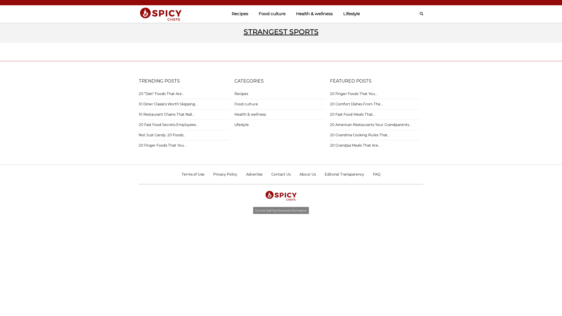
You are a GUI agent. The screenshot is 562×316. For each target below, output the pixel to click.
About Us (307, 174)
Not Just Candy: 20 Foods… (162, 135)
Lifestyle (351, 13)
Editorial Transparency (344, 174)
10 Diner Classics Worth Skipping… (168, 104)
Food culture (272, 13)
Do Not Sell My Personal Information (281, 210)
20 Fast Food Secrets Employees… (168, 125)
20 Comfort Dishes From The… (356, 104)
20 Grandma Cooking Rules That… (360, 135)
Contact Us (281, 174)
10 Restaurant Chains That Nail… (167, 114)
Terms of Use (193, 174)
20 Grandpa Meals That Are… (355, 145)
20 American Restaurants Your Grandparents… (370, 125)
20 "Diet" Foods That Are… (161, 94)
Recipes (240, 13)
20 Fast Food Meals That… (352, 114)
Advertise (254, 174)
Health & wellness (314, 13)
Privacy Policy (225, 174)
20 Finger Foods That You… (162, 145)
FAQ (376, 174)
